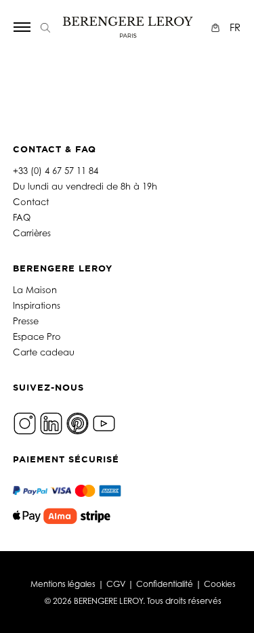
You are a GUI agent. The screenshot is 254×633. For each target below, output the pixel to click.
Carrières (32, 232)
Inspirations (36, 305)
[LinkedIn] (51, 422)
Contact (31, 201)
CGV (115, 584)
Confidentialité (164, 584)
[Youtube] (104, 422)
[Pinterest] (77, 422)
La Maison (35, 289)
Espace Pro (37, 336)
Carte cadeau (44, 352)
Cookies (220, 584)
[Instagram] (25, 422)
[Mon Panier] (217, 27)
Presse (26, 320)
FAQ (21, 217)
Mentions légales (63, 584)
